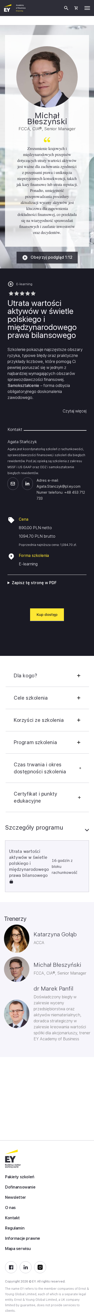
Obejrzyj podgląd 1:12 (51, 257)
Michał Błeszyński (57, 965)
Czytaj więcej (74, 411)
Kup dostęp (47, 614)
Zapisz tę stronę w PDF (34, 582)
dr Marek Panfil (53, 989)
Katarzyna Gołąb (55, 934)
